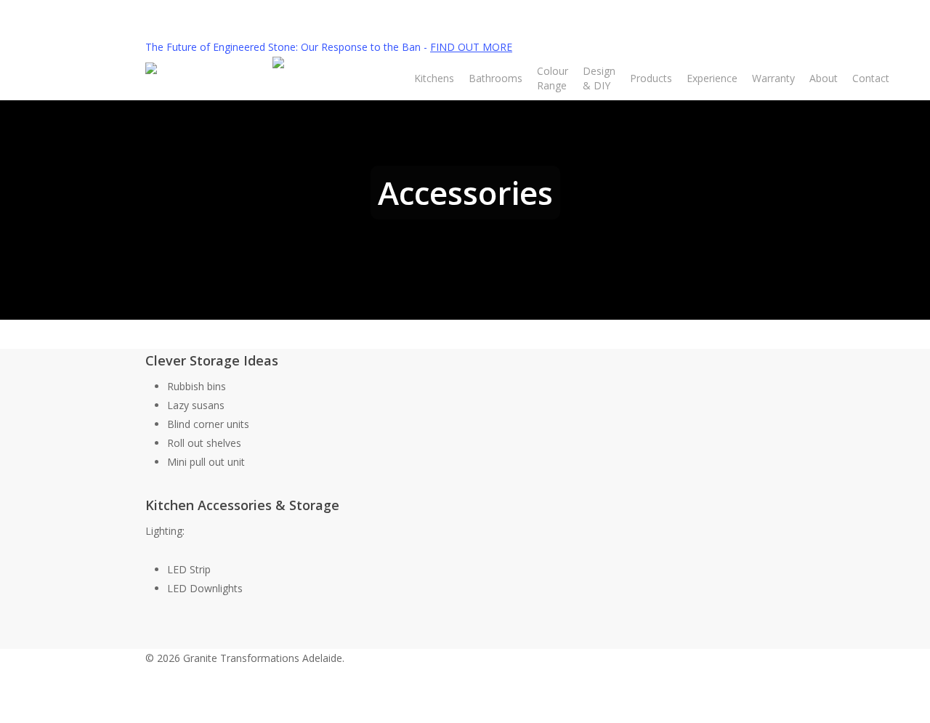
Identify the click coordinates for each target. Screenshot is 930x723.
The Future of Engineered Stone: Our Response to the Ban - (328, 47)
